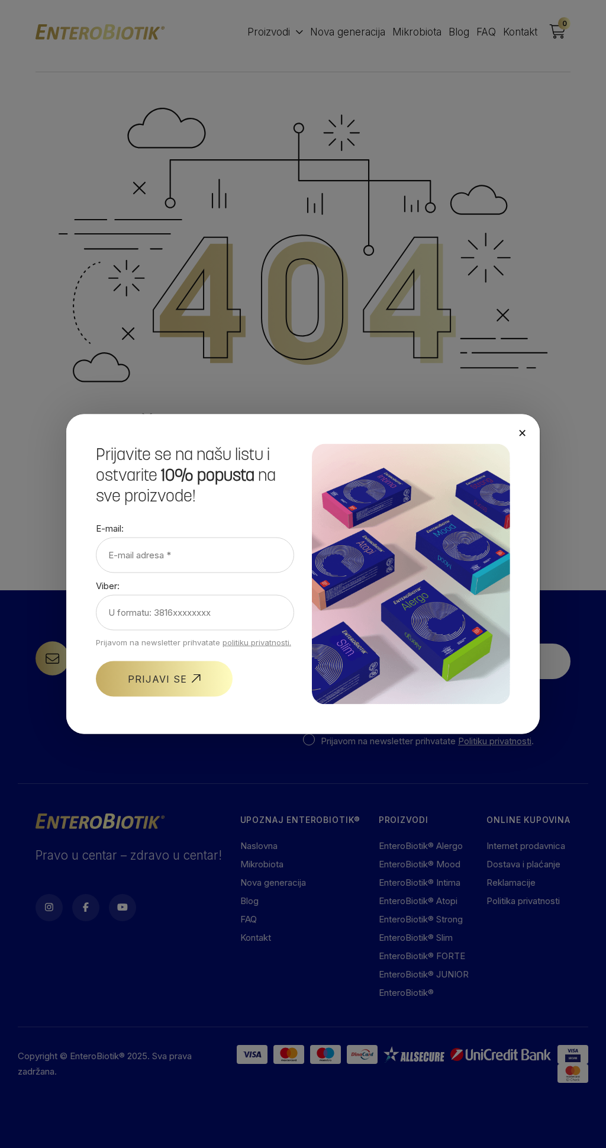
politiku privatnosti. (257, 642)
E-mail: (110, 527)
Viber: (108, 585)
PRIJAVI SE (157, 678)
